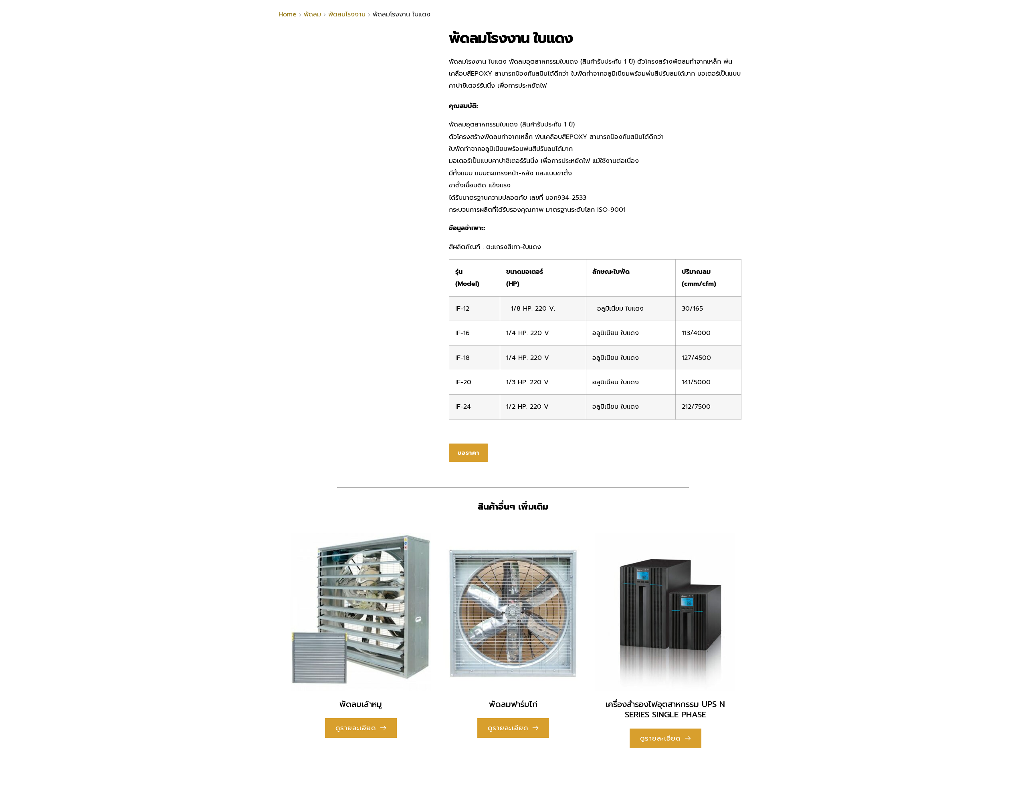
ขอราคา (468, 452)
